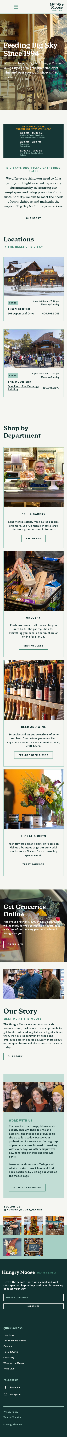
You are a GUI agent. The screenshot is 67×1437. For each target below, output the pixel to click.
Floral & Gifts (10, 1351)
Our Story (8, 1357)
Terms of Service (12, 1417)
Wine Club (9, 1368)
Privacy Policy (10, 1412)
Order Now (16, 944)
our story (33, 218)
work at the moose (27, 1187)
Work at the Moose (13, 1363)
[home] (57, 7)
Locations (8, 1335)
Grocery (7, 1346)
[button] (13, 7)
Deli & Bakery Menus (14, 1340)
